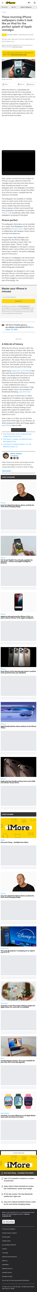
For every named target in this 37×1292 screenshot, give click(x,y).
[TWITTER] (11, 458)
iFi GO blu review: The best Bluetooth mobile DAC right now (18, 1195)
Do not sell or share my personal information (15, 1280)
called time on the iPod (20, 371)
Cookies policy (6, 1241)
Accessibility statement (9, 1245)
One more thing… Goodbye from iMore (19, 1173)
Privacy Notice (25, 308)
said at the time (25, 392)
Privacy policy (6, 1237)
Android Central (7, 1272)
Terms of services (23, 306)
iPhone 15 (5, 213)
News (4, 35)
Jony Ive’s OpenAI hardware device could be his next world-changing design (20, 1203)
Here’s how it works (17, 47)
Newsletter (31, 84)
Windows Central (7, 1276)
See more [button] (18, 339)
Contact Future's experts (9, 1233)
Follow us (22, 84)
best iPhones (7, 425)
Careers (4, 1249)
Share (6, 84)
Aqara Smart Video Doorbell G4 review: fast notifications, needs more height (19, 1187)
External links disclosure (9, 1256)
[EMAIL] (17, 458)
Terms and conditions (8, 1229)
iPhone (4, 12)
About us (5, 1260)
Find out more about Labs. (19, 54)
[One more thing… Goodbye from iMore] (18, 1165)
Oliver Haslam (13, 34)
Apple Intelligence (26, 7)
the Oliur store (17, 229)
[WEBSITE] (14, 458)
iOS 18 (13, 7)
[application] (18, 161)
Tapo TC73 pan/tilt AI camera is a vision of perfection (19, 1180)
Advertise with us (7, 1268)
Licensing (5, 1253)
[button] (35, 3)
